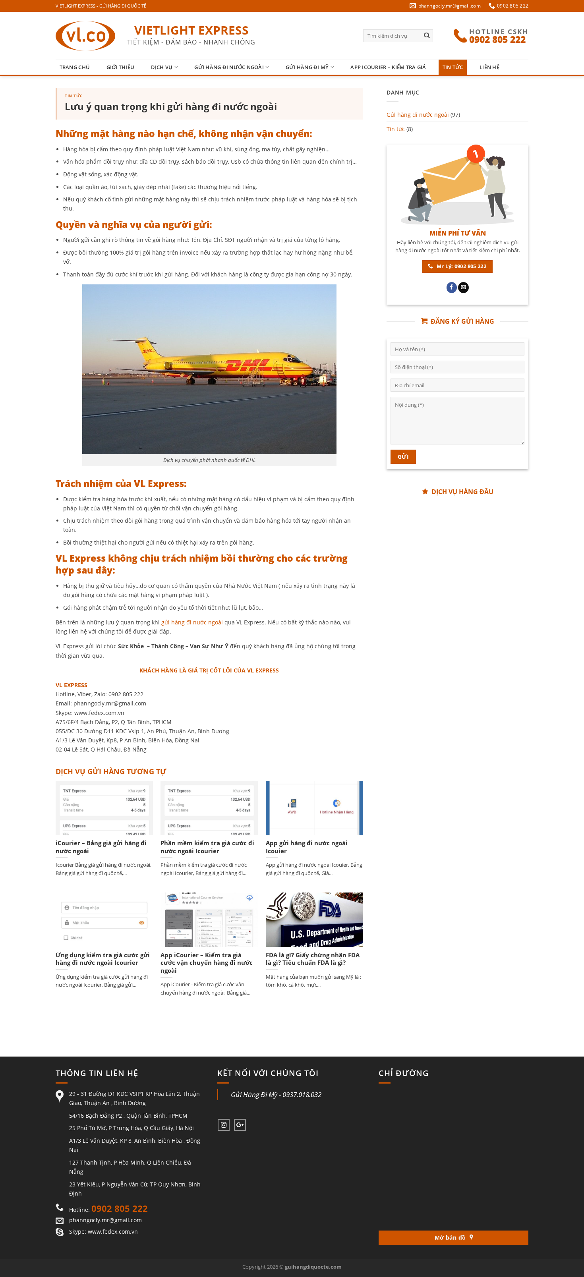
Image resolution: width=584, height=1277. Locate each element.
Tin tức (453, 67)
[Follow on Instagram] (224, 1125)
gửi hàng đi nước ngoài (192, 622)
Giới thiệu (120, 67)
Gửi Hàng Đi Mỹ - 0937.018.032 (276, 1094)
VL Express (159, 483)
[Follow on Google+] (240, 1125)
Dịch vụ (162, 67)
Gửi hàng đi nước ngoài (229, 67)
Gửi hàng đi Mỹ (307, 67)
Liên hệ (489, 67)
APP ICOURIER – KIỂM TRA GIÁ (388, 67)
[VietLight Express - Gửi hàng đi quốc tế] (85, 36)
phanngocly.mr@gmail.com (105, 1220)
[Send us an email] (463, 287)
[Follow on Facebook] (452, 287)
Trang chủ (75, 67)
